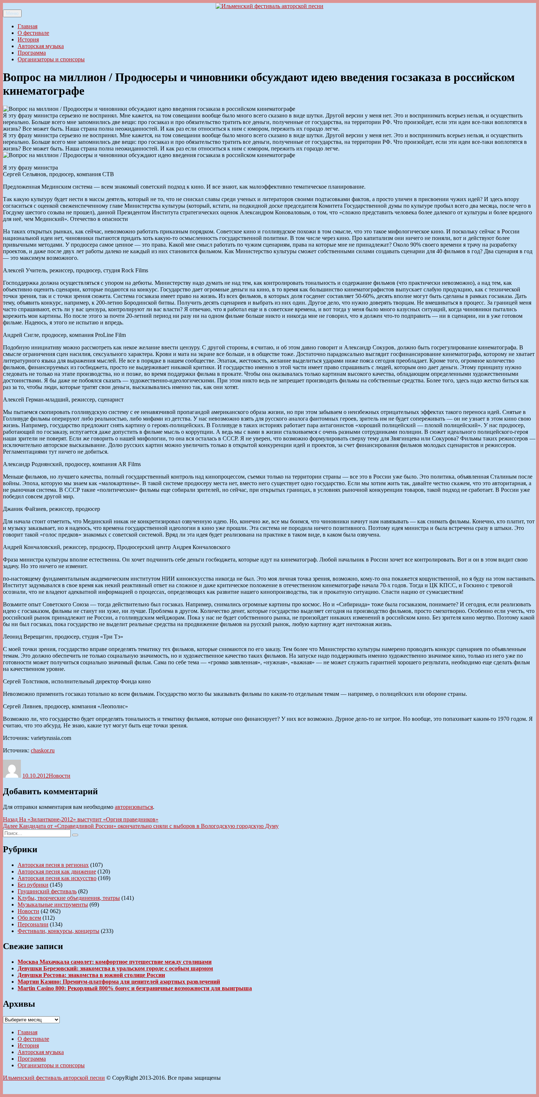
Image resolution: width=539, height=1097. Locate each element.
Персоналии (33, 924)
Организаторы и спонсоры (51, 59)
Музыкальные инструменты (53, 904)
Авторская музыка (41, 46)
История (28, 39)
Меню (12, 13)
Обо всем (29, 918)
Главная (27, 26)
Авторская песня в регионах (53, 865)
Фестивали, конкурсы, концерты (58, 931)
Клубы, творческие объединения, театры (69, 898)
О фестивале (33, 33)
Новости (59, 776)
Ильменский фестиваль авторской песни (54, 1078)
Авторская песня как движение (57, 871)
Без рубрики (33, 885)
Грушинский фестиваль (47, 891)
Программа (32, 53)
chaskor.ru (43, 750)
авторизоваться (134, 807)
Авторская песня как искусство (57, 878)
